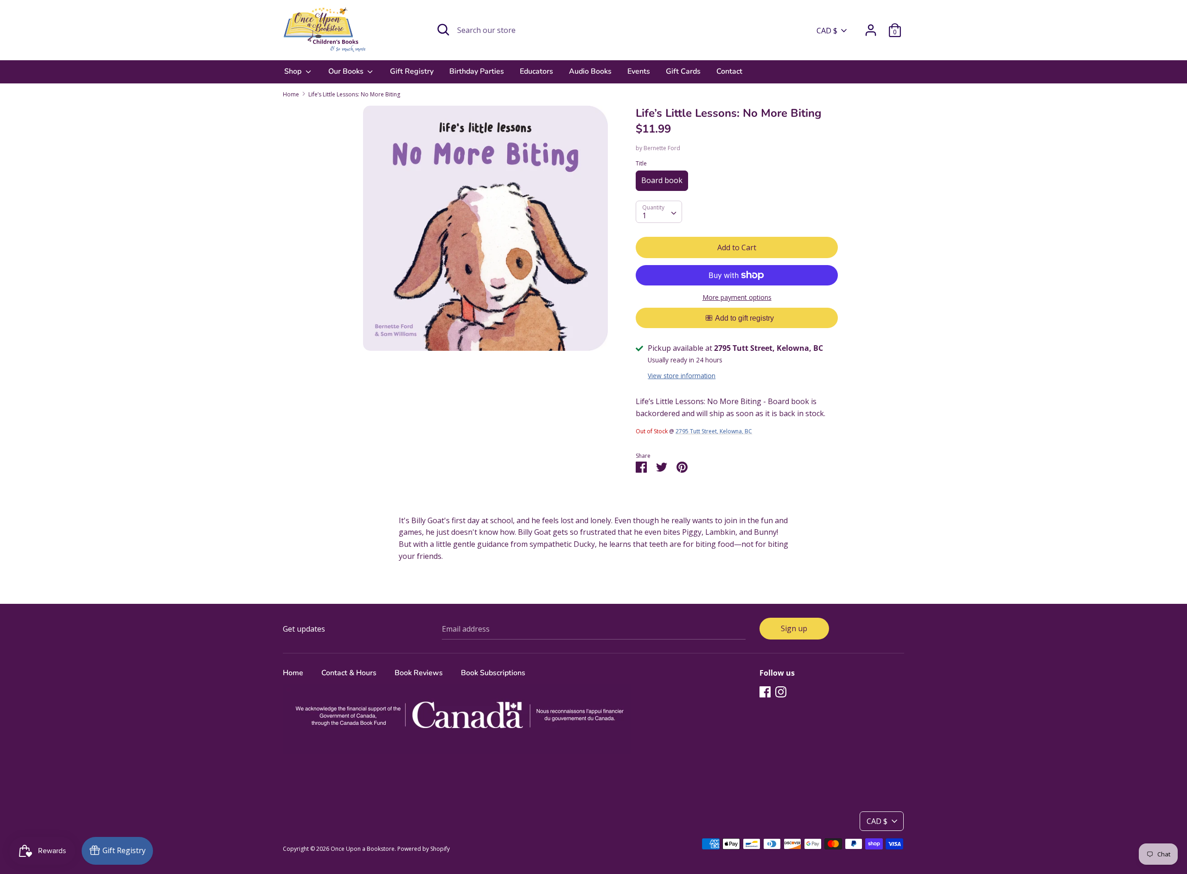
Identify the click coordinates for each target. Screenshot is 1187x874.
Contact (729, 71)
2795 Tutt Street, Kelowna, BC (714, 431)
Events (638, 71)
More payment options (737, 297)
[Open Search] (443, 29)
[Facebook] (765, 691)
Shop (293, 71)
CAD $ (827, 30)
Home (293, 673)
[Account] (871, 26)
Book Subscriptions (493, 673)
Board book (662, 180)
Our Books (346, 71)
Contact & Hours (349, 673)
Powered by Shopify (423, 849)
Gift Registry (412, 71)
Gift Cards (683, 71)
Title (641, 163)
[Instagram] (780, 691)
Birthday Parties (476, 71)
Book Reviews (419, 673)
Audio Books (590, 71)
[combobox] (659, 212)
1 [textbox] (644, 215)
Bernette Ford (662, 148)
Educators (536, 71)
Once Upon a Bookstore (363, 849)
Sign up (794, 628)
